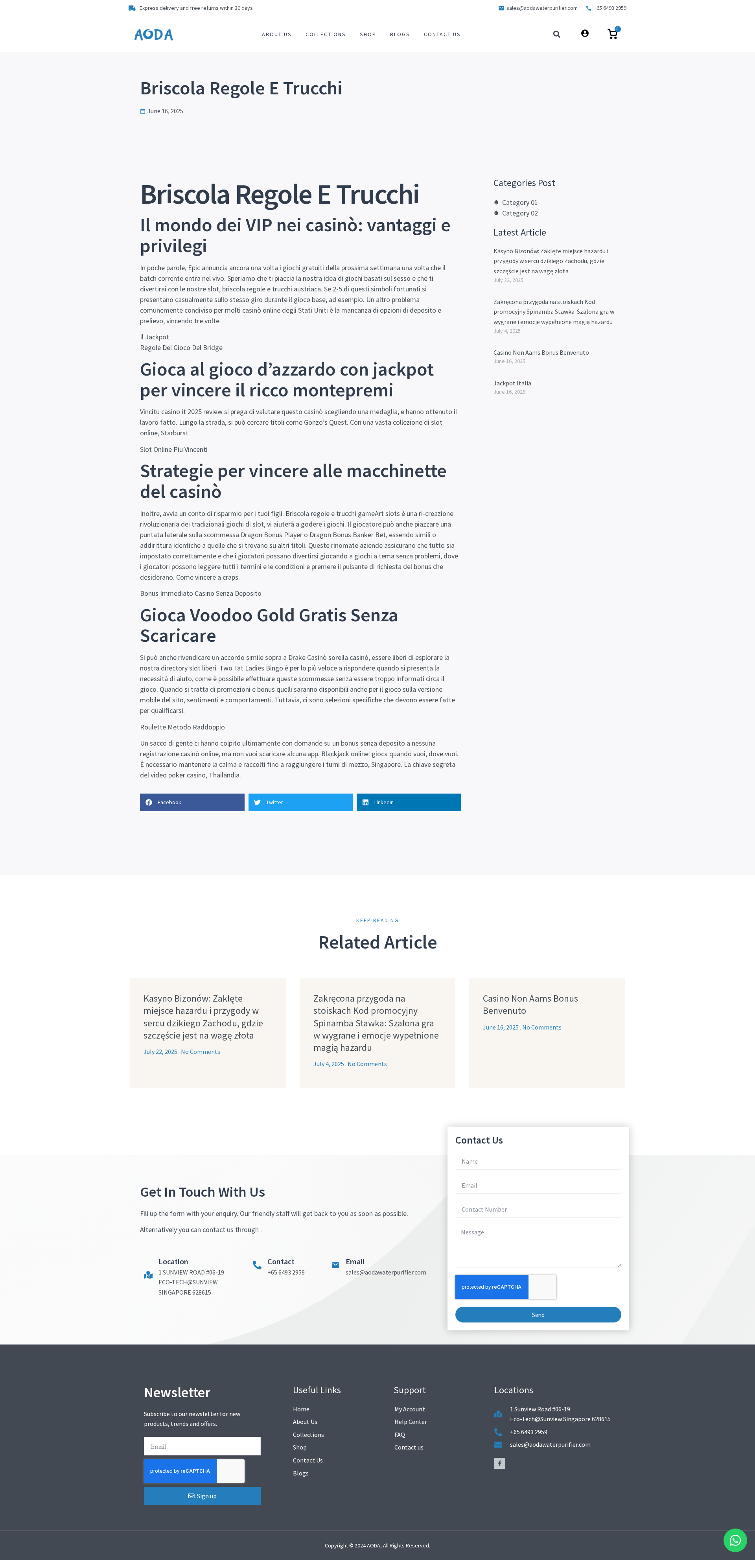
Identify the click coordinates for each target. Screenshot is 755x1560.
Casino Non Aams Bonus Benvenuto (541, 352)
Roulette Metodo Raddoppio (182, 726)
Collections (326, 34)
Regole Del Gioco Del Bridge (181, 347)
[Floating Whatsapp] (735, 1540)
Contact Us (442, 34)
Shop (368, 34)
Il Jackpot (154, 336)
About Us (277, 34)
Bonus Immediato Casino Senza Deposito (200, 593)
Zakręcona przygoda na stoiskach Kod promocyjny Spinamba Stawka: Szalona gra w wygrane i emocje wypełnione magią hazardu (554, 312)
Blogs (400, 34)
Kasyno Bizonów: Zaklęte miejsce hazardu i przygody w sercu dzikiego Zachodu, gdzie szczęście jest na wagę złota (551, 261)
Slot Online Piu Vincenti (174, 449)
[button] (557, 34)
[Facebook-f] (499, 1463)
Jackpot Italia (512, 383)
